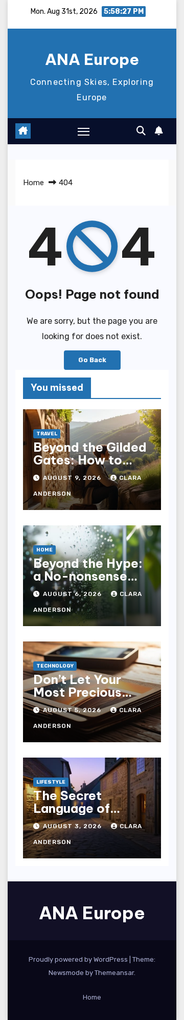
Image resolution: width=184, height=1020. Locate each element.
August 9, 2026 (73, 477)
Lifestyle (50, 782)
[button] (141, 131)
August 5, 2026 (73, 710)
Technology (55, 666)
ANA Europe (92, 59)
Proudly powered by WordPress (79, 959)
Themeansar (114, 973)
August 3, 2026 (73, 826)
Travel (46, 434)
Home (33, 182)
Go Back (92, 360)
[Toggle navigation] (84, 131)
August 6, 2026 (73, 593)
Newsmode (66, 973)
